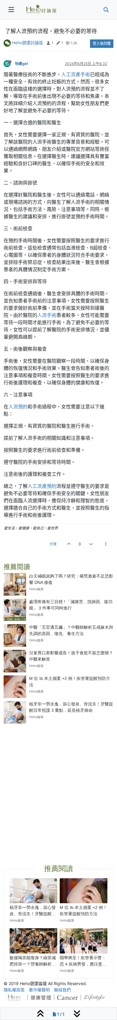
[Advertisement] (58, 786)
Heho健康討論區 (27, 42)
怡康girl (21, 63)
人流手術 (46, 315)
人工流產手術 (75, 74)
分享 (53, 544)
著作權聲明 (39, 989)
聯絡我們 (62, 989)
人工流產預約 (42, 486)
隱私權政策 (14, 989)
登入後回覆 (102, 43)
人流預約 (18, 407)
